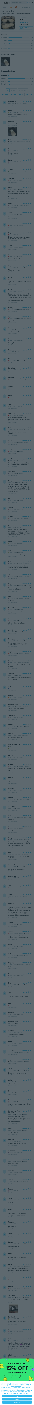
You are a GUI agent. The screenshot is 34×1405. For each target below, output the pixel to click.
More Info (17, 1402)
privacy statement (16, 1386)
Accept (17, 1396)
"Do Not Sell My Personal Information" (15, 1393)
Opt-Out (17, 1399)
